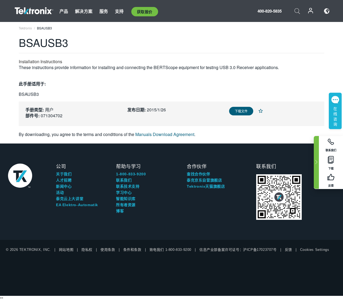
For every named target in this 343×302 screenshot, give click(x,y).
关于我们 (64, 174)
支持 (119, 11)
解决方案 (83, 11)
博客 (120, 211)
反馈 (288, 250)
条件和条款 (132, 250)
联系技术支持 (128, 186)
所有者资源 (126, 205)
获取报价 (144, 11)
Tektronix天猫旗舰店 (206, 186)
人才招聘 (64, 180)
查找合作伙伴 (198, 174)
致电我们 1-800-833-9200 (170, 250)
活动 (60, 192)
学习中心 (124, 192)
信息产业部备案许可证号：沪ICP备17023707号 (238, 250)
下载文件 (241, 111)
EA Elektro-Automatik (77, 205)
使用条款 (107, 250)
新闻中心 (64, 186)
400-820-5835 (270, 11)
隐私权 (86, 250)
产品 (63, 11)
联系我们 (124, 180)
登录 (310, 11)
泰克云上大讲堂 (69, 199)
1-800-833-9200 (131, 174)
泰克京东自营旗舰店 (204, 180)
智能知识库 (126, 199)
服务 (103, 11)
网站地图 (66, 250)
